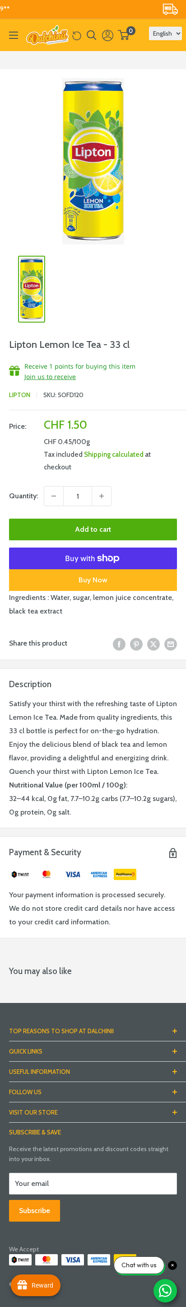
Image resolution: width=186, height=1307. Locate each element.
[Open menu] (13, 35)
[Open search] (92, 35)
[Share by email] (170, 643)
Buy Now (93, 580)
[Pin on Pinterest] (136, 643)
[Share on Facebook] (119, 643)
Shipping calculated (114, 454)
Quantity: (23, 496)
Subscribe (34, 1210)
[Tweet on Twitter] (153, 643)
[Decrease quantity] (53, 496)
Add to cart (93, 529)
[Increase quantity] (101, 496)
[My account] (107, 35)
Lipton (19, 395)
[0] (124, 35)
